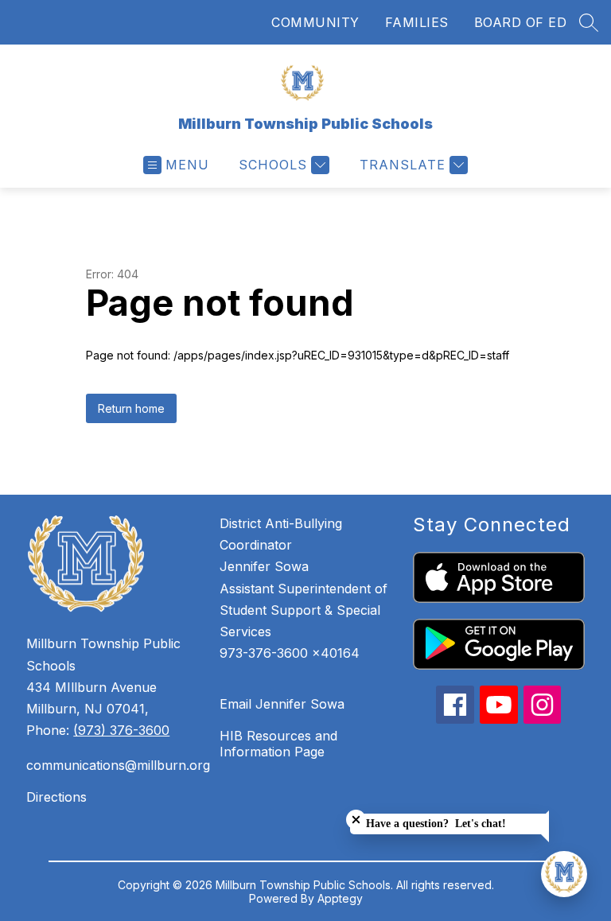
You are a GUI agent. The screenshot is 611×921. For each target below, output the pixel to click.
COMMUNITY (315, 22)
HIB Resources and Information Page (278, 744)
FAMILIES (417, 22)
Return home (131, 408)
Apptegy (340, 898)
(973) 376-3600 (121, 730)
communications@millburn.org (115, 765)
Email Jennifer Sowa (282, 704)
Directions (56, 797)
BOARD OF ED (520, 22)
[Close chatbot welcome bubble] (356, 820)
